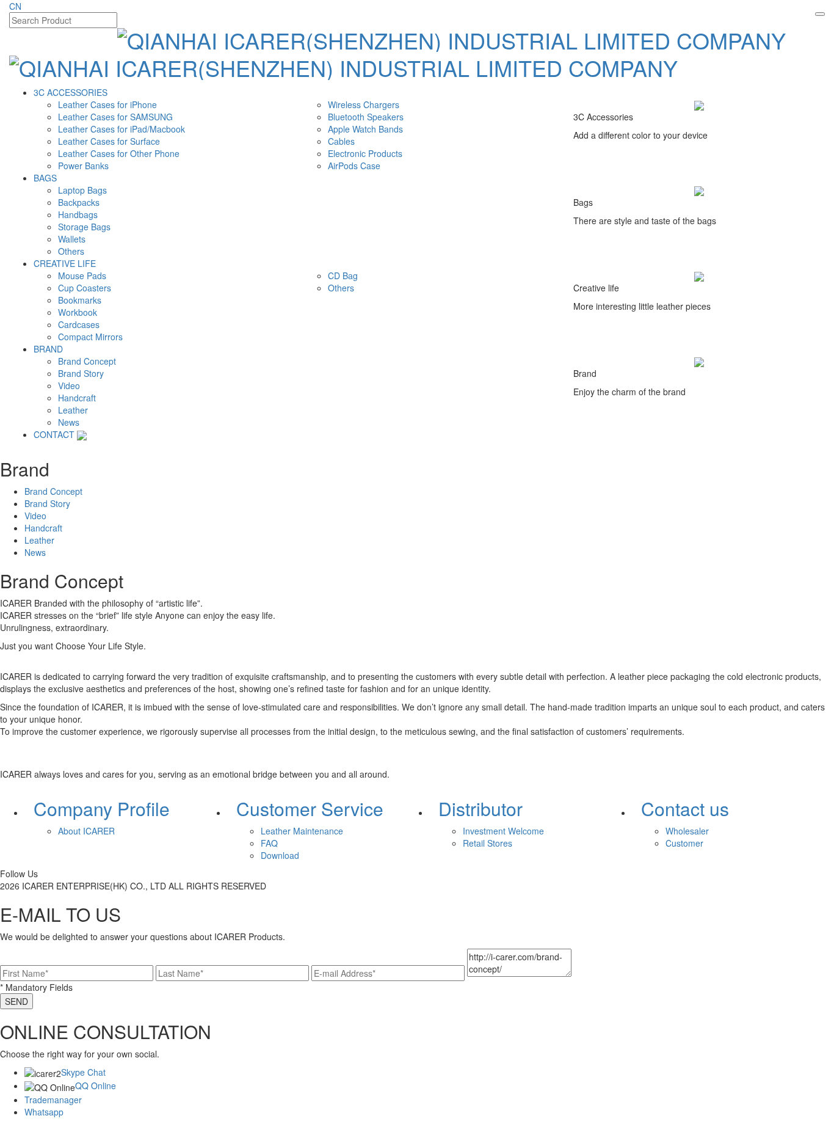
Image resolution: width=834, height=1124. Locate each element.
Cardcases (79, 324)
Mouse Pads (82, 275)
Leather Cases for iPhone (107, 104)
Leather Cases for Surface (109, 141)
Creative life (65, 263)
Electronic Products (365, 153)
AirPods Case (354, 165)
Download (280, 855)
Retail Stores (487, 843)
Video (69, 385)
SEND (16, 1001)
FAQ (269, 843)
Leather (73, 410)
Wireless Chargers (363, 104)
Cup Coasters (84, 288)
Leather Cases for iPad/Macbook (121, 129)
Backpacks (79, 202)
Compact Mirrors (90, 336)
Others (71, 251)
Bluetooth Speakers (366, 117)
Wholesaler (687, 831)
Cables (341, 141)
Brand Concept (87, 361)
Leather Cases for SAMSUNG (115, 117)
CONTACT (54, 434)
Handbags (78, 214)
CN (15, 6)
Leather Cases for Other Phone (118, 153)
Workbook (77, 312)
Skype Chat (83, 1072)
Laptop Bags (82, 190)
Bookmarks (79, 300)
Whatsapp (43, 1112)
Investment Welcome (503, 831)
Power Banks (83, 165)
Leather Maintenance (302, 831)
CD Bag (343, 275)
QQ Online (95, 1085)
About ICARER (86, 831)
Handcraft (77, 398)
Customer (684, 843)
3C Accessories (70, 92)
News (68, 422)
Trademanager (53, 1099)
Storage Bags (84, 227)
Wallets (71, 239)
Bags (45, 178)
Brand (48, 349)
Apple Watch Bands (365, 129)
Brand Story (81, 373)
